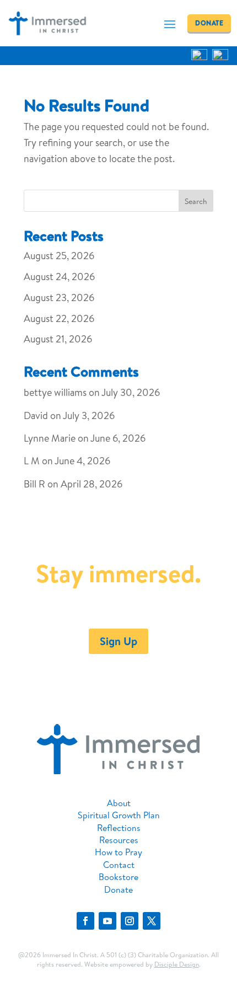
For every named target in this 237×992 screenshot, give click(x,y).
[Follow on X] (151, 921)
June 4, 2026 (82, 461)
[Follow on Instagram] (129, 921)
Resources (118, 840)
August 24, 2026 (59, 276)
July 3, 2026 (89, 415)
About (119, 803)
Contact (118, 865)
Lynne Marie (50, 438)
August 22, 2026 (59, 318)
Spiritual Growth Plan (119, 815)
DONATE (209, 23)
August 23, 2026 (59, 297)
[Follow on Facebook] (85, 921)
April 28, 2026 (91, 484)
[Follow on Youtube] (107, 921)
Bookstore (118, 877)
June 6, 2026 (118, 438)
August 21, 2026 (58, 339)
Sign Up (118, 641)
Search (196, 201)
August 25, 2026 (59, 255)
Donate (118, 889)
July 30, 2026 (130, 392)
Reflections (119, 828)
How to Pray (118, 852)
